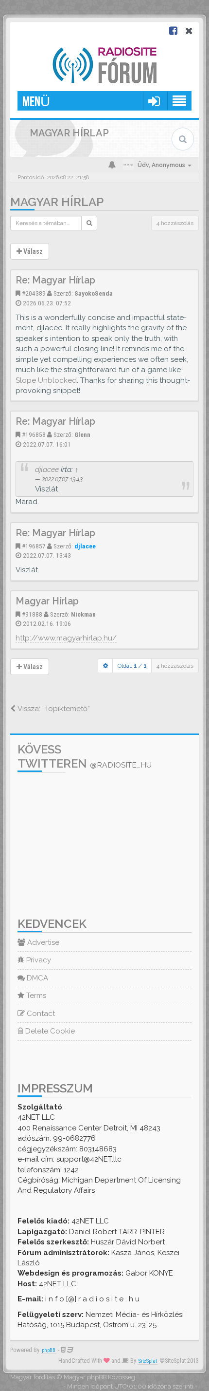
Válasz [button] (32, 251)
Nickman (83, 614)
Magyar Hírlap (57, 202)
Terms (35, 995)
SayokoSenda (93, 293)
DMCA (36, 978)
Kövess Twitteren (84, 756)
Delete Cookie (49, 1031)
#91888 (32, 614)
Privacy (37, 960)
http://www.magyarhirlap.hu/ (66, 638)
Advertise (42, 942)
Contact (40, 1013)
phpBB (48, 1350)
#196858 (34, 434)
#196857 (34, 546)
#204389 (34, 293)
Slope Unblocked (46, 380)
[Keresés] (89, 223)
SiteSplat (148, 1361)
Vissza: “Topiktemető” (53, 708)
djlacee (47, 469)
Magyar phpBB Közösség (99, 1377)
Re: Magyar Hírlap (55, 280)
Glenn (82, 434)
